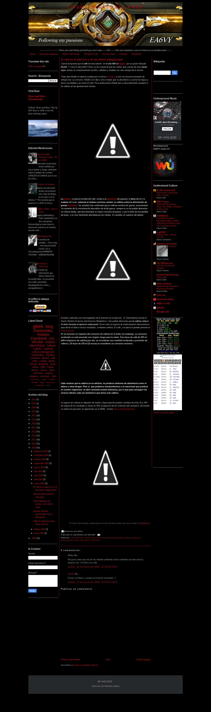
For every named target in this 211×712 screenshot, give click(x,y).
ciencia (48, 348)
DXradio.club (163, 312)
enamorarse (50, 382)
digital (42, 382)
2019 (34, 407)
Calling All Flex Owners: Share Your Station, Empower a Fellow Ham (169, 206)
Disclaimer (136, 54)
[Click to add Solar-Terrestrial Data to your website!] (168, 353)
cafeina (79, 538)
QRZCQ (160, 307)
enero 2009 (39, 533)
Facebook (39, 338)
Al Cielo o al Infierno (45, 184)
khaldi (119, 538)
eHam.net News (164, 284)
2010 (34, 443)
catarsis (43, 379)
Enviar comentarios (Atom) (86, 665)
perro (48, 385)
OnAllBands (162, 216)
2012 (34, 435)
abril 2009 (38, 479)
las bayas (111, 77)
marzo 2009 (39, 483)
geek (38, 326)
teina (76, 540)
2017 (34, 415)
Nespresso (145, 523)
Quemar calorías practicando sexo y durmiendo (43, 514)
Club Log (161, 295)
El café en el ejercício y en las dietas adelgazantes (92, 59)
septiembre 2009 (41, 463)
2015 (34, 423)
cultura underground (43, 352)
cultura (51, 345)
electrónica (38, 373)
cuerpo (43, 361)
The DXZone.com (165, 263)
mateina (126, 538)
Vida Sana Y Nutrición (90, 540)
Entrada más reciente (70, 659)
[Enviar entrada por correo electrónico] (98, 535)
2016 (34, 419)
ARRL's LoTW (163, 303)
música (43, 334)
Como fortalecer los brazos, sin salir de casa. (43, 504)
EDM (43, 367)
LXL (52, 338)
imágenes (34, 376)
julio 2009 (38, 471)
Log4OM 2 (161, 232)
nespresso (136, 538)
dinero (52, 370)
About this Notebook (49, 54)
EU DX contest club (166, 190)
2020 (34, 403)
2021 (34, 399)
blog (49, 326)
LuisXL (37, 348)
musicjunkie (40, 385)
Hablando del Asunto (167, 244)
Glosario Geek (108, 54)
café (53, 358)
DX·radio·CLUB (91, 54)
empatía (49, 373)
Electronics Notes (165, 299)
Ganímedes (43, 330)
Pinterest (123, 54)
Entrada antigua (143, 659)
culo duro (34, 382)
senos (35, 367)
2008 (34, 538)
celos (34, 361)
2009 (34, 448)
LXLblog (50, 355)
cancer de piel (67, 331)
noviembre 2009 (41, 455)
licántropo (43, 364)
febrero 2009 (40, 529)
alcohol (45, 358)
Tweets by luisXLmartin (163, 412)
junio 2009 (39, 475)
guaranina (110, 538)
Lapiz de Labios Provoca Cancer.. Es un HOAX (46, 157)
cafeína (34, 370)
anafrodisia (35, 379)
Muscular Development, (124, 409)
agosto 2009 (40, 467)
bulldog (50, 367)
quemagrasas (67, 540)
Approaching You (43, 236)
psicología (45, 376)
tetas (54, 376)
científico (52, 379)
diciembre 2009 (41, 451)
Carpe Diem (38, 355)
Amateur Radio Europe (167, 275)
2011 (34, 439)
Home (32, 54)
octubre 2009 (40, 459)
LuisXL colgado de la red (105, 7)
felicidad (37, 342)
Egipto (121, 64)
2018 (34, 411)
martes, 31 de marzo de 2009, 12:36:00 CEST (93, 567)
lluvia (52, 364)
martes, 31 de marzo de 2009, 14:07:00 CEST (93, 582)
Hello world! (162, 277)
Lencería (35, 358)
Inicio (108, 659)
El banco (172, 246)
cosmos (43, 370)
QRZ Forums (163, 202)
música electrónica (42, 343)
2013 (34, 431)
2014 (34, 427)
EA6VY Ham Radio (70, 54)
